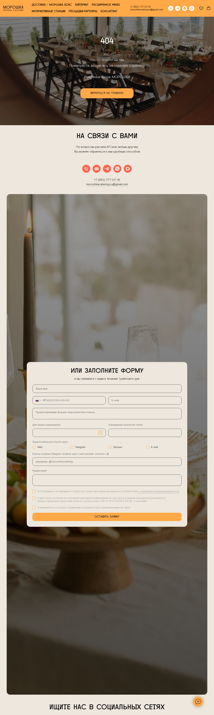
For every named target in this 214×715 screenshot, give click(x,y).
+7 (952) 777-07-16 (140, 7)
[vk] (170, 8)
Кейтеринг (81, 5)
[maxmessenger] (191, 8)
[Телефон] (86, 169)
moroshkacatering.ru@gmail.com (146, 9)
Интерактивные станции (48, 11)
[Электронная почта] (97, 169)
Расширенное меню (106, 5)
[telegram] (177, 8)
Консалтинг (109, 11)
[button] (201, 8)
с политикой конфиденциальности (158, 491)
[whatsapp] (184, 8)
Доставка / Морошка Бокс (52, 5)
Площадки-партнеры (83, 11)
